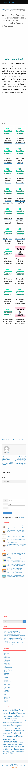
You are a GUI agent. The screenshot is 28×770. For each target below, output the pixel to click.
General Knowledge (9, 9)
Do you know (6, 656)
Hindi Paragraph (7, 671)
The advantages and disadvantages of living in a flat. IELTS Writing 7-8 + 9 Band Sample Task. (16, 527)
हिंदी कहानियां (6, 698)
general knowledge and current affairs (14, 721)
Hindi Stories (6, 674)
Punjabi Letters (7, 688)
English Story (6, 666)
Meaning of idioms (7, 678)
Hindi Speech (6, 673)
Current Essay (6, 713)
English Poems (7, 663)
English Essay (7, 659)
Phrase (5, 683)
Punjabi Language (12, 744)
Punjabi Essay (7, 687)
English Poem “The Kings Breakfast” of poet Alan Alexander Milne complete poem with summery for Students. (15, 577)
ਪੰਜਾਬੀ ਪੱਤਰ (6, 701)
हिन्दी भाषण (5, 753)
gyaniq (12, 439)
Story (5, 694)
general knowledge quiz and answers (16, 726)
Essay (18, 716)
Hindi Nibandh (8, 730)
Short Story (6, 693)
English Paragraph (7, 661)
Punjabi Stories (7, 690)
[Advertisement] (14, 42)
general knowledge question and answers (11, 725)
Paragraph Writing (10, 741)
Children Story (7, 653)
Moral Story (6, 680)
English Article (7, 657)
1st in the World (7, 652)
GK (14, 440)
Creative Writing (7, 654)
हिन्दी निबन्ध (18, 751)
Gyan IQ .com (9, 1)
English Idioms (7, 660)
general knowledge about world (15, 720)
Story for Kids (6, 696)
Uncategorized (7, 697)
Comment (6, 481)
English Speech (7, 664)
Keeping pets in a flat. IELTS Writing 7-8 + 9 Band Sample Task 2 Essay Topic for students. (16, 531)
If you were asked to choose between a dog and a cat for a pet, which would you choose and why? (16, 536)
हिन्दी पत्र (22, 751)
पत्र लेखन (8, 751)
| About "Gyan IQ (20, 766)
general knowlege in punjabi (8, 728)
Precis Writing (7, 686)
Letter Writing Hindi (12, 736)
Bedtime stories (7, 710)
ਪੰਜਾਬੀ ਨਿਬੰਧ (6, 700)
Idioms (5, 676)
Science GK (18, 440)
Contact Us (13, 766)
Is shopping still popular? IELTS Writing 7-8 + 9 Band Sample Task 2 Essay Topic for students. (16, 545)
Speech (16, 748)
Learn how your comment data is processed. (13, 518)
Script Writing (6, 691)
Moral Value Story (7, 681)
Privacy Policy (5, 766)
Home (3, 9)
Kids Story (6, 677)
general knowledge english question (18, 724)
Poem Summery (7, 684)
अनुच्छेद (4, 751)
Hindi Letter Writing (7, 670)
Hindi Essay (6, 669)
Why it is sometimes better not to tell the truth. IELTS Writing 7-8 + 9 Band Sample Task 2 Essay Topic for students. (16, 541)
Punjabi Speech (14, 746)
